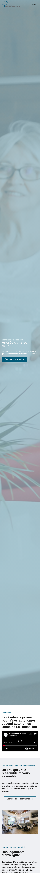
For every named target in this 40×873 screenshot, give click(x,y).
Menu (34, 4)
